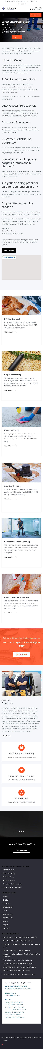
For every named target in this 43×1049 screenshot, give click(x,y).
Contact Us (21, 4)
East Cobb (6, 900)
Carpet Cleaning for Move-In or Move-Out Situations (19, 967)
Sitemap (5, 1040)
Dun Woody (6, 903)
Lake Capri (6, 928)
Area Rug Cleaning (9, 880)
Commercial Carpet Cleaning (12, 884)
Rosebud (6, 921)
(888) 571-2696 (36, 9)
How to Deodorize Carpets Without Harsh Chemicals (20, 937)
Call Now (6, 37)
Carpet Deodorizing (9, 873)
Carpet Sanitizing (8, 877)
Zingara (5, 925)
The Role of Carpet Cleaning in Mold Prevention (18, 964)
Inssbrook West (8, 918)
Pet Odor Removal (8, 870)
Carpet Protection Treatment (12, 887)
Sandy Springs (7, 907)
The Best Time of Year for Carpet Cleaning (16, 950)
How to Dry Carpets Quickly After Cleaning (16, 971)
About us (4, 736)
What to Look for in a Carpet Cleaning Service (17, 960)
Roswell (5, 896)
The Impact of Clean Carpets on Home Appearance (19, 974)
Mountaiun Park (8, 914)
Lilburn (5, 911)
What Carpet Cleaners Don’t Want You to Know (18, 941)
